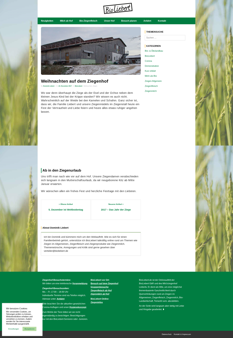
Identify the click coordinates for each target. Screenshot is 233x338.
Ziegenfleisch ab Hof (101, 290)
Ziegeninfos (97, 302)
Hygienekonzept (77, 307)
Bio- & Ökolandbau (154, 51)
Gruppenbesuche (100, 287)
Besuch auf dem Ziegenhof (104, 283)
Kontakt (162, 21)
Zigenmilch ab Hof (100, 294)
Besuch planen (129, 21)
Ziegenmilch (151, 91)
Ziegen (95, 86)
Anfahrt (147, 21)
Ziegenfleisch (151, 86)
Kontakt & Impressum (182, 334)
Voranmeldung (79, 283)
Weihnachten (87, 86)
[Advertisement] (91, 140)
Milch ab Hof (66, 21)
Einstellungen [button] (13, 329)
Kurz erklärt (150, 71)
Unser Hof (109, 21)
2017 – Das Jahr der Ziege (116, 209)
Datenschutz (167, 334)
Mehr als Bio (151, 76)
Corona (148, 61)
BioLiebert (78, 86)
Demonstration (152, 66)
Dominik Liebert (48, 86)
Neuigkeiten (47, 21)
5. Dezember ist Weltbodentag (66, 209)
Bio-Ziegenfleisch (88, 21)
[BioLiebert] (118, 8)
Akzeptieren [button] (29, 329)
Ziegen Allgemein (153, 81)
